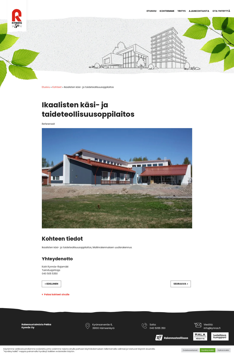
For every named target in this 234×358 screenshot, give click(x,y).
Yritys (182, 11)
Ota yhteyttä (221, 11)
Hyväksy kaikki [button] (207, 350)
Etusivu (151, 11)
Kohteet (57, 87)
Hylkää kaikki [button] (223, 350)
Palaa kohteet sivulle (56, 294)
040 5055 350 (157, 328)
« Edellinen (51, 283)
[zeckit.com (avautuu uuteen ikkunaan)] (218, 336)
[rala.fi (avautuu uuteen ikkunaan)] (198, 336)
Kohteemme (167, 11)
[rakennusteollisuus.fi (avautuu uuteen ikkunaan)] (169, 336)
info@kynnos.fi (212, 328)
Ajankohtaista (199, 11)
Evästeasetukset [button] (190, 350)
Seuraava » (180, 283)
